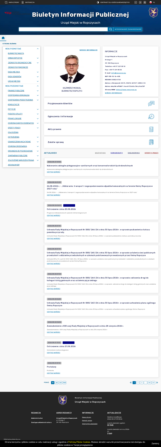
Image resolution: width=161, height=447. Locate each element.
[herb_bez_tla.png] (153, 13)
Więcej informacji (113, 93)
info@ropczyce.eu (118, 73)
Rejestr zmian (87, 420)
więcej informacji (88, 50)
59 (153, 383)
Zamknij (155, 443)
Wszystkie (100, 153)
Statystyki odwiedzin (89, 424)
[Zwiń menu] (38, 49)
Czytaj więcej (53, 172)
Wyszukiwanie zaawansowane (128, 29)
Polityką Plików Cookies (79, 442)
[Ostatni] (157, 382)
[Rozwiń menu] (38, 58)
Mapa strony (14, 2)
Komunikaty (117, 153)
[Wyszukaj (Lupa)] (110, 29)
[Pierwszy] (131, 382)
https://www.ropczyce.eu (126, 90)
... (145, 383)
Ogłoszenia (134, 153)
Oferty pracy (151, 153)
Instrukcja (29, 2)
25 (57, 383)
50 (61, 383)
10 (53, 383)
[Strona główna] (3, 38)
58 (149, 383)
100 (64, 383)
